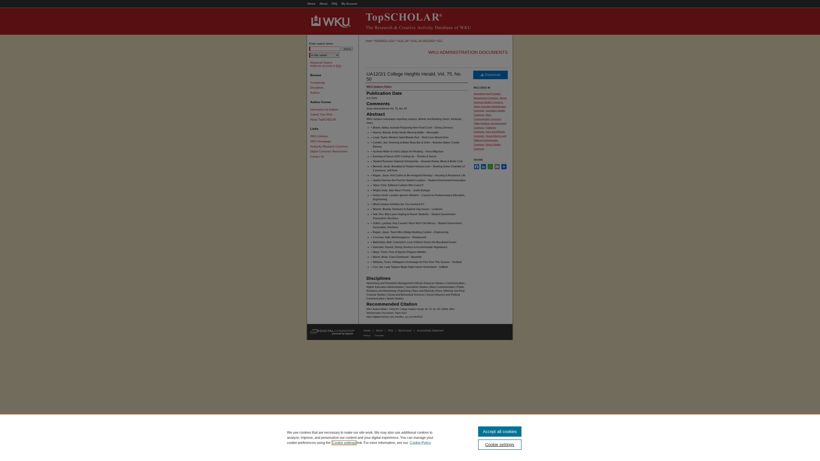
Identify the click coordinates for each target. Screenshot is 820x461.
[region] (410, 437)
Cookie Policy (420, 443)
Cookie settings (344, 443)
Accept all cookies (500, 431)
